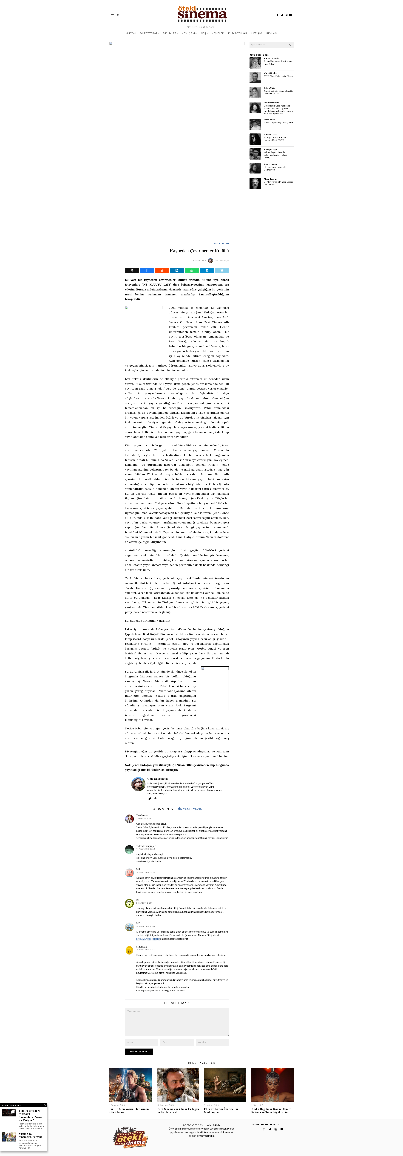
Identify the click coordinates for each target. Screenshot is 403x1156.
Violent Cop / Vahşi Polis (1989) (278, 122)
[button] (290, 45)
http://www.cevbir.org (148, 938)
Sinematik (141, 946)
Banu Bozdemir (271, 102)
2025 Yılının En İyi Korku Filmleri (278, 76)
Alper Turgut (270, 179)
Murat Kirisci (270, 134)
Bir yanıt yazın (189, 809)
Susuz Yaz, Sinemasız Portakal (31, 1135)
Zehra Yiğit (269, 88)
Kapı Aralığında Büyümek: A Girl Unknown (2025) (278, 92)
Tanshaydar (142, 815)
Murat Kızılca (270, 73)
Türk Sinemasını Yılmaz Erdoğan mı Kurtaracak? (178, 1111)
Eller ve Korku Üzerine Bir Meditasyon (275, 168)
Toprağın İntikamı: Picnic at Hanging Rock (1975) (276, 138)
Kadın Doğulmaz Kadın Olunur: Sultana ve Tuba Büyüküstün (271, 1111)
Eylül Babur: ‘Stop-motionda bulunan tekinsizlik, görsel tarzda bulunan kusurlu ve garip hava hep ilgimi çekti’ (278, 110)
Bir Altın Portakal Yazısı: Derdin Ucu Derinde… (278, 183)
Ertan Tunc (269, 119)
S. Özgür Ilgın (271, 149)
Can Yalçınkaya (221, 260)
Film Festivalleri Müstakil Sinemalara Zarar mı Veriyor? (30, 1115)
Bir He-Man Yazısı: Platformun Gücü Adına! (278, 62)
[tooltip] (278, 15)
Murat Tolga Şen (272, 58)
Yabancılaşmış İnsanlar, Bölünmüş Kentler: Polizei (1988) (275, 155)
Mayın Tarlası (221, 243)
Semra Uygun (270, 164)
